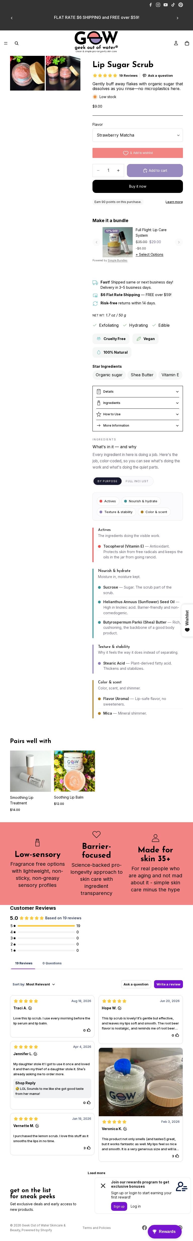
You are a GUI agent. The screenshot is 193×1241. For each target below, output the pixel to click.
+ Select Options (149, 254)
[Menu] (6, 43)
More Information (116, 425)
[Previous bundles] (96, 242)
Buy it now (137, 186)
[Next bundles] (179, 242)
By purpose (108, 481)
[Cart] (186, 43)
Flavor (97, 124)
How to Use (112, 414)
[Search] (16, 43)
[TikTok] (173, 5)
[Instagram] (158, 5)
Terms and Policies (96, 1228)
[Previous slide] (11, 18)
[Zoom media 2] (63, 73)
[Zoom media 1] (27, 73)
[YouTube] (165, 5)
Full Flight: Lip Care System (151, 232)
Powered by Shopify (37, 1230)
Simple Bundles (117, 260)
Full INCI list (137, 481)
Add (47, 784)
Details (108, 391)
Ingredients (111, 403)
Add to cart (158, 170)
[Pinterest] (180, 5)
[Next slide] (177, 18)
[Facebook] (150, 5)
